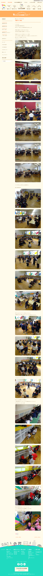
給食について (9, 552)
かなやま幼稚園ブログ (18, 2)
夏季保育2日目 (4, 26)
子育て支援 (37, 549)
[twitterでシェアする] (21, 564)
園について (9, 549)
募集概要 (29, 551)
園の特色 (8, 551)
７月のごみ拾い (4, 35)
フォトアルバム (4, 54)
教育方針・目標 (16, 551)
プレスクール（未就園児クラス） (38, 552)
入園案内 (30, 549)
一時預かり (37, 554)
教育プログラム (17, 549)
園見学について (31, 552)
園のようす (4, 52)
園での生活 (23, 549)
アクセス (25, 2)
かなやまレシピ (4, 49)
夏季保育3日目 (4, 23)
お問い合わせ (39, 2)
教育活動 (15, 552)
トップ (3, 549)
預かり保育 (9, 556)
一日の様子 (23, 552)
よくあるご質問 (32, 2)
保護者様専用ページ (38, 0)
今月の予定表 (10, 2)
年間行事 (22, 551)
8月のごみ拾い (4, 29)
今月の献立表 (3, 2)
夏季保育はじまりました (6, 32)
